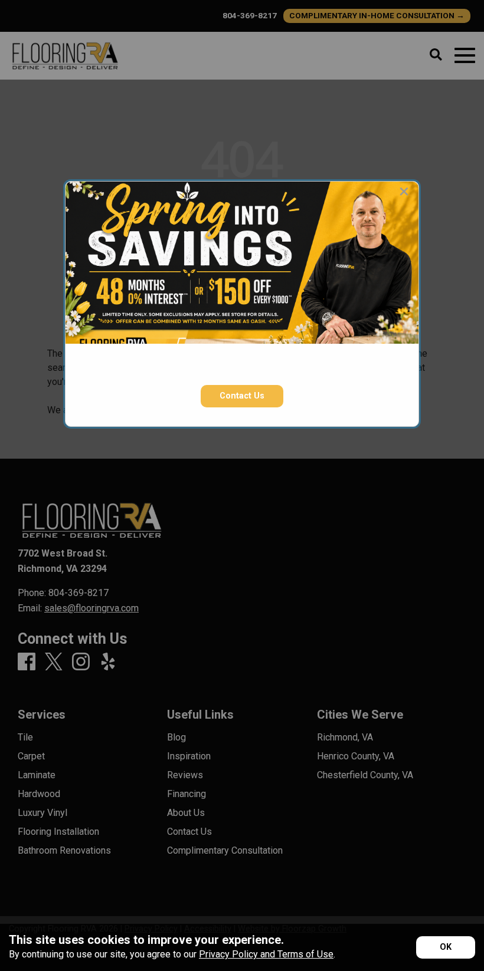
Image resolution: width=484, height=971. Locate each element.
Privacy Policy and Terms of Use (266, 954)
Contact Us (242, 396)
